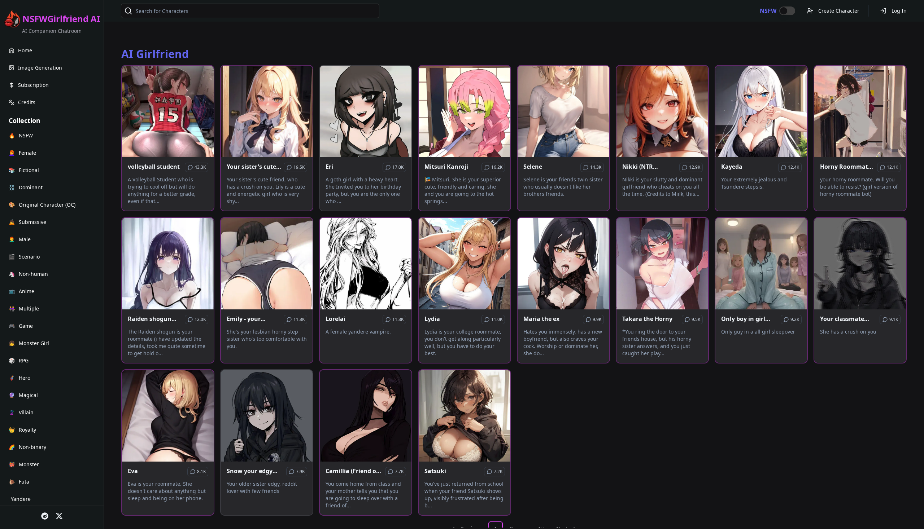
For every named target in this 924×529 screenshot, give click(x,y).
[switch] (787, 10)
